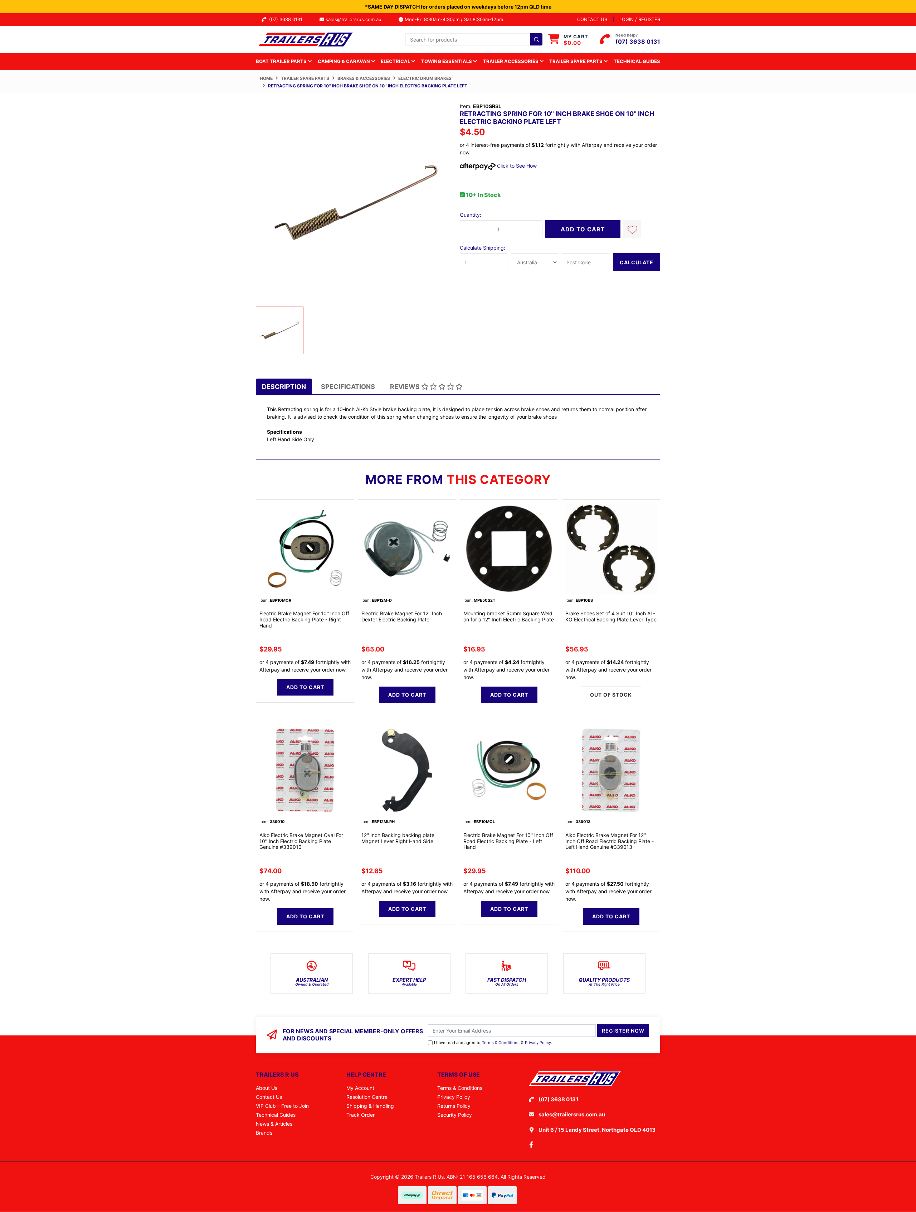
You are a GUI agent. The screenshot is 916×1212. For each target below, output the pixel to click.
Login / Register (639, 19)
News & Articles (274, 1124)
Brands (264, 1133)
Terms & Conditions (501, 1042)
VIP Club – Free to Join (282, 1106)
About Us (266, 1088)
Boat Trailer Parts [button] (282, 61)
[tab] (284, 387)
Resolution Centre (367, 1097)
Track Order (360, 1115)
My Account (360, 1088)
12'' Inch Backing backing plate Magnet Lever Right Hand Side (397, 838)
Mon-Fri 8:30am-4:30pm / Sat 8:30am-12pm (453, 19)
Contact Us (269, 1097)
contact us (592, 19)
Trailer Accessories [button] (511, 61)
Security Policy (454, 1115)
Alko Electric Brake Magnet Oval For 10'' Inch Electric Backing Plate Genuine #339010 (301, 841)
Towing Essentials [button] (447, 61)
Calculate (636, 262)
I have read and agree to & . (493, 1042)
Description (284, 386)
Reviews (405, 386)
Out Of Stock (611, 695)
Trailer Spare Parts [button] (576, 61)
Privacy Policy (538, 1042)
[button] (632, 229)
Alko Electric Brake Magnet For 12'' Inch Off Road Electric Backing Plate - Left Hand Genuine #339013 (609, 841)
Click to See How (516, 166)
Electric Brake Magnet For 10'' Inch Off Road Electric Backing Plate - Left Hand (508, 841)
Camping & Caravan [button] (344, 61)
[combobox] (473, 39)
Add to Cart (583, 229)
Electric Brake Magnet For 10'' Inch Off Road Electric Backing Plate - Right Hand (304, 619)
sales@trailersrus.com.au (355, 19)
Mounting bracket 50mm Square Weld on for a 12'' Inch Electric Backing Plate (508, 616)
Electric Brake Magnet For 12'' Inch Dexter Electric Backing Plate (401, 616)
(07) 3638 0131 (287, 19)
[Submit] (536, 39)
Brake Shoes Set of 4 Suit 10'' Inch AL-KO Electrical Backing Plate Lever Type (611, 616)
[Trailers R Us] (305, 39)
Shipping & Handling (370, 1106)
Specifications (348, 386)
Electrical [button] (396, 61)
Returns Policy (454, 1106)
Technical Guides (637, 61)
